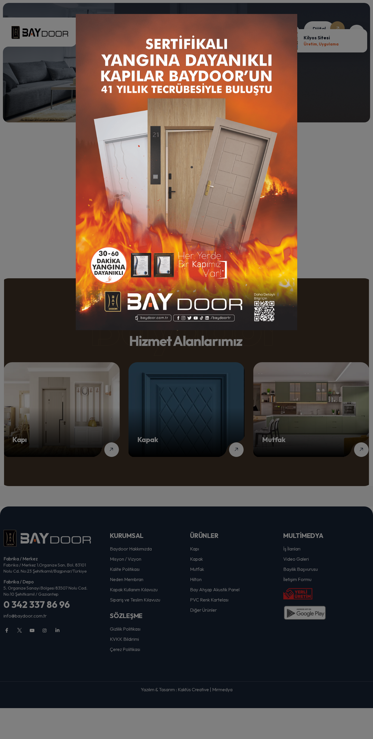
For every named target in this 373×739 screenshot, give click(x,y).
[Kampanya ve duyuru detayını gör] (186, 172)
